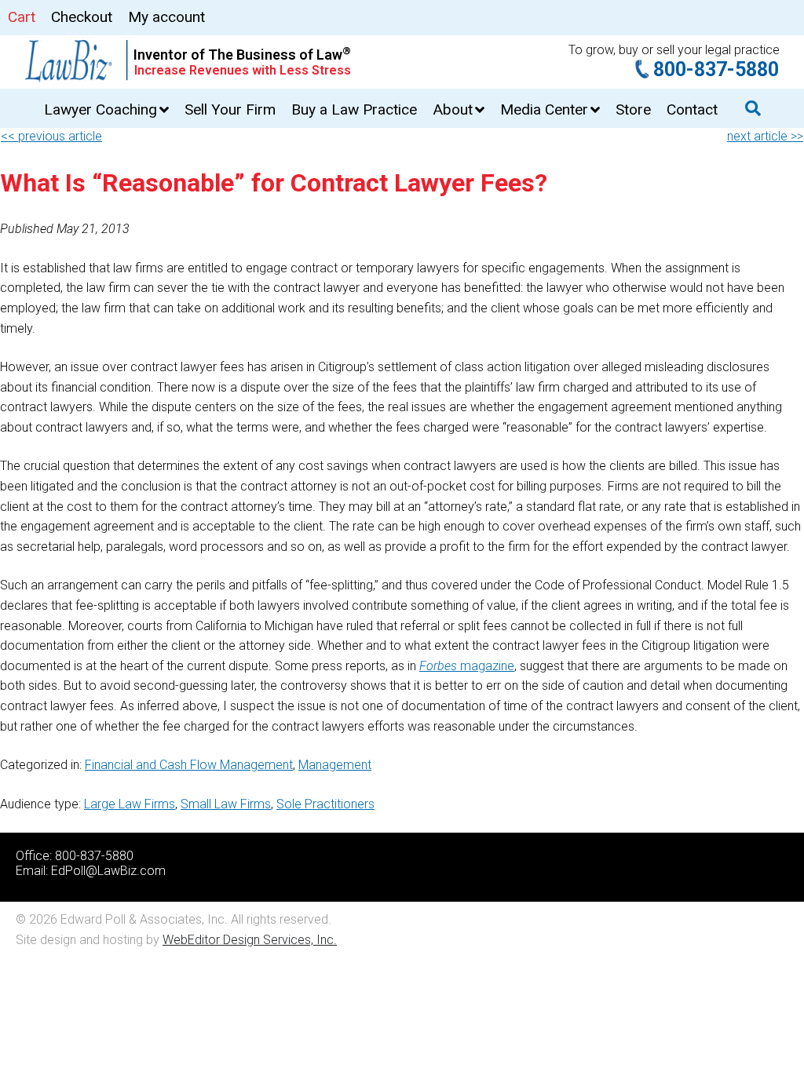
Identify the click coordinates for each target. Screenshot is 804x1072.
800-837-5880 (716, 69)
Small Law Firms (226, 804)
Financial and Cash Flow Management (189, 764)
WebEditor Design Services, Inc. (250, 939)
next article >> (765, 136)
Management (334, 764)
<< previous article (51, 136)
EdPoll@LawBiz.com (108, 870)
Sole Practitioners (325, 804)
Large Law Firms (129, 804)
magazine (466, 665)
